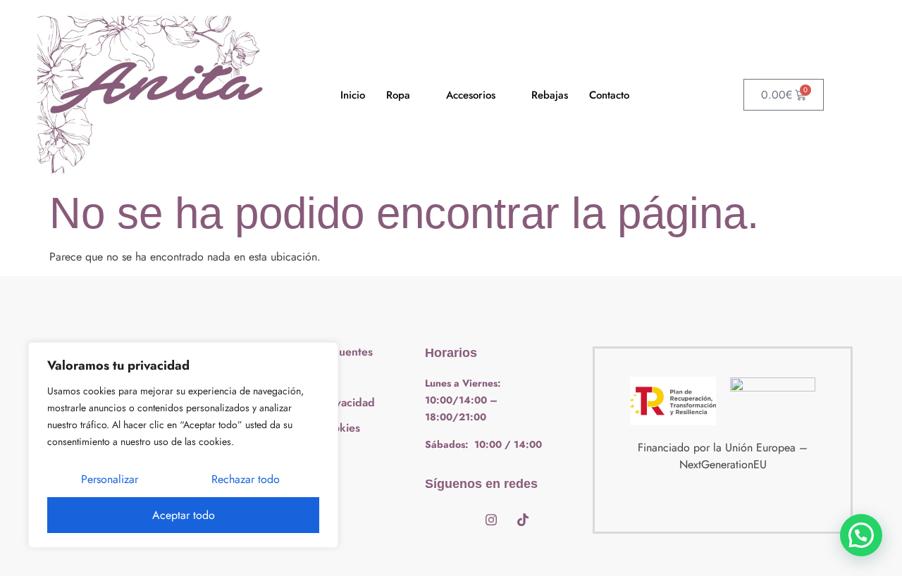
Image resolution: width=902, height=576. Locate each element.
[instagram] (491, 519)
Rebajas (549, 95)
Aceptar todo (183, 515)
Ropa (398, 95)
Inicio (352, 95)
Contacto (609, 95)
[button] (861, 535)
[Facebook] (459, 519)
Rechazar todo (245, 479)
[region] (183, 445)
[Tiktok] (522, 519)
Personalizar (109, 479)
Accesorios (470, 95)
